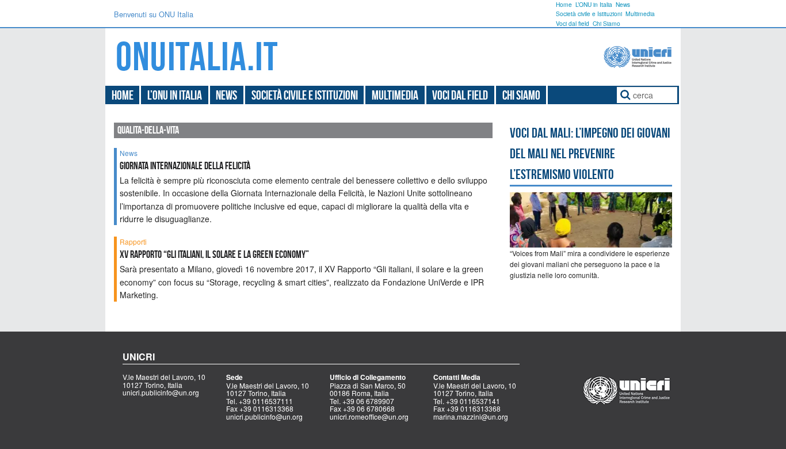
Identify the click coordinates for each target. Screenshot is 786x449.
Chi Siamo (606, 23)
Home (564, 4)
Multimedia (640, 13)
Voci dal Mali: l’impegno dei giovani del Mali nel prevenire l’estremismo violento (590, 153)
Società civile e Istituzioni (589, 13)
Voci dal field (572, 23)
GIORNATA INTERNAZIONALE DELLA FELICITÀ (185, 166)
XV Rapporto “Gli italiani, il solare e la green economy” (214, 254)
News (623, 4)
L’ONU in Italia (593, 4)
